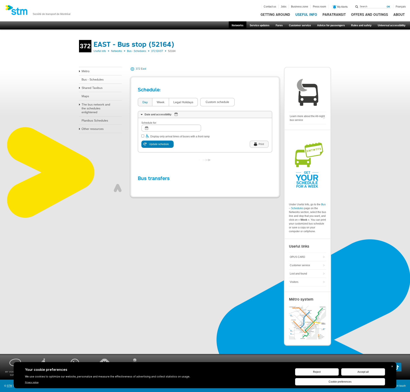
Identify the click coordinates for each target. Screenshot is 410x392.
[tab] (145, 102)
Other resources (93, 129)
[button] (217, 102)
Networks (237, 25)
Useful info (306, 15)
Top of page (118, 188)
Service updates (259, 25)
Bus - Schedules (136, 51)
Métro (85, 71)
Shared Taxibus (92, 88)
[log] (171, 128)
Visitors (294, 281)
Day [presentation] (145, 102)
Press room (319, 6)
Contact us (270, 6)
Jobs (283, 6)
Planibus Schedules (95, 120)
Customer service (300, 25)
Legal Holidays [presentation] (183, 102)
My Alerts (342, 6)
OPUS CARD (297, 256)
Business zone (299, 6)
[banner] (37, 11)
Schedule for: (149, 122)
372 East (141, 68)
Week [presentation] (160, 102)
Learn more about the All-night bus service (307, 118)
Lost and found (298, 273)
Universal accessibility (392, 25)
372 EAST (157, 51)
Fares (279, 25)
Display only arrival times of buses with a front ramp (180, 136)
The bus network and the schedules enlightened (96, 108)
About (399, 15)
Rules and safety (361, 25)
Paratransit (334, 15)
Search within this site (357, 6)
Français (401, 6)
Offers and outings (369, 15)
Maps (85, 96)
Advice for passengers (331, 25)
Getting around (275, 15)
